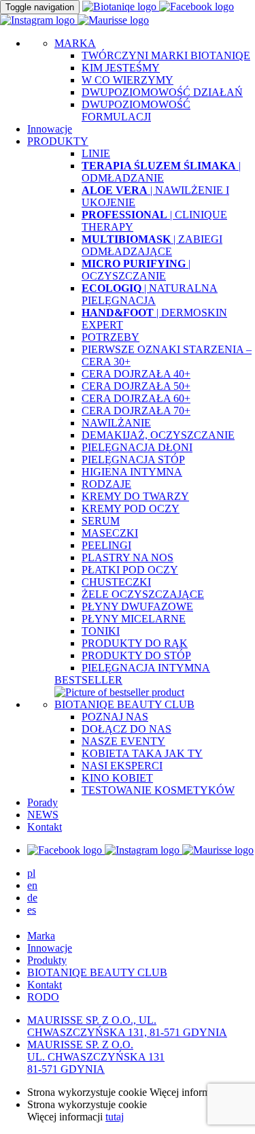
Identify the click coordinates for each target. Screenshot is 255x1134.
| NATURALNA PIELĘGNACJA (150, 294)
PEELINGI (106, 545)
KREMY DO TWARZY (135, 496)
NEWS (42, 814)
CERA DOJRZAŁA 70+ (136, 410)
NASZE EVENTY (123, 741)
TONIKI (101, 631)
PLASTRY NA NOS (127, 557)
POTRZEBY (110, 337)
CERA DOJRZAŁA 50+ (136, 386)
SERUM (101, 521)
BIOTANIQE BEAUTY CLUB (124, 704)
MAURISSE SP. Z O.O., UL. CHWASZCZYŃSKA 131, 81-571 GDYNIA (127, 1026)
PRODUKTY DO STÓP (136, 655)
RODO (43, 997)
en (32, 885)
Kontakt (44, 827)
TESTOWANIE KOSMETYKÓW (158, 790)
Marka (41, 935)
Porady (42, 802)
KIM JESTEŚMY (121, 67)
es (31, 910)
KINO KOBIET (117, 778)
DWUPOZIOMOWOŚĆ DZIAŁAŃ (162, 92)
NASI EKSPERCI (122, 765)
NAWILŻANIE (116, 423)
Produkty (47, 960)
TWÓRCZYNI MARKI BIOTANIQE (166, 55)
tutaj (114, 1116)
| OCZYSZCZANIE (136, 270)
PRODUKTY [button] (57, 141)
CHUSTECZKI (116, 582)
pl (31, 873)
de (32, 897)
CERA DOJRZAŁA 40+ (136, 374)
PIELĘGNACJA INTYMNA (146, 667)
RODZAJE (106, 484)
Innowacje (49, 129)
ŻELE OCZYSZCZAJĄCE (143, 594)
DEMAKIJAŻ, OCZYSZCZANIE (158, 435)
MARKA (75, 43)
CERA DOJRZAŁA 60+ (136, 398)
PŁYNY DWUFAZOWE (137, 606)
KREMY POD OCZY (131, 508)
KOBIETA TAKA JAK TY (142, 753)
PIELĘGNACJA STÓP (133, 459)
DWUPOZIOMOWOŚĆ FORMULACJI (136, 110)
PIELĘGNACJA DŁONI (137, 447)
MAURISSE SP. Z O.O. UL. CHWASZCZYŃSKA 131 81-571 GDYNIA (96, 1057)
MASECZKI (110, 533)
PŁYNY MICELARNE (134, 618)
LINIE (96, 153)
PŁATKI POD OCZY (130, 570)
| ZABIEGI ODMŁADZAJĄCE (152, 245)
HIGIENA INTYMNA (132, 472)
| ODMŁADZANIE (161, 172)
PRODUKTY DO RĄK (135, 643)
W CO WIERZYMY (127, 80)
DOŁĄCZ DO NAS (126, 729)
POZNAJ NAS (115, 716)
